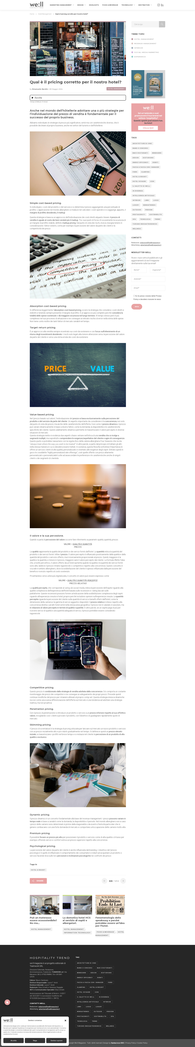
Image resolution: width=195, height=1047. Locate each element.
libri (147, 200)
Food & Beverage (110, 5)
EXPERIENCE (140, 57)
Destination (144, 5)
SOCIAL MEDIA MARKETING (146, 52)
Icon (152, 181)
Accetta (13, 1041)
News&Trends (149, 205)
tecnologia (145, 219)
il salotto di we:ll (141, 186)
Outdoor (137, 210)
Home (32, 14)
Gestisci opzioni (56, 1041)
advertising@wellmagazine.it (150, 245)
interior (136, 200)
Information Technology (77, 932)
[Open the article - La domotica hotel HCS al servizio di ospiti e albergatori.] (70, 905)
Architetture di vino (142, 143)
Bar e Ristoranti (140, 153)
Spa (134, 219)
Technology (127, 5)
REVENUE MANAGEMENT (145, 43)
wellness (137, 228)
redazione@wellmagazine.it (150, 243)
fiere (135, 172)
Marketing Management (61, 5)
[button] (65, 1020)
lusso (156, 200)
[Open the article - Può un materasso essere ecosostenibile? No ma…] (37, 905)
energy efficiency (140, 162)
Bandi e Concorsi (140, 148)
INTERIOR (138, 48)
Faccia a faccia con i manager (146, 167)
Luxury (136, 205)
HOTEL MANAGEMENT (144, 39)
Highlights (94, 5)
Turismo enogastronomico (145, 224)
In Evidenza (138, 191)
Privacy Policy (130, 1043)
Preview (148, 210)
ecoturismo (148, 157)
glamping (145, 172)
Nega (35, 1041)
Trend (157, 219)
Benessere (156, 153)
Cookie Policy (142, 1043)
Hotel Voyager (139, 181)
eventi (155, 162)
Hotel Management (44, 14)
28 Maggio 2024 (56, 89)
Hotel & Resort (38, 870)
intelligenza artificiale (143, 195)
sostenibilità (155, 214)
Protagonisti (139, 214)
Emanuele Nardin (40, 89)
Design (80, 5)
